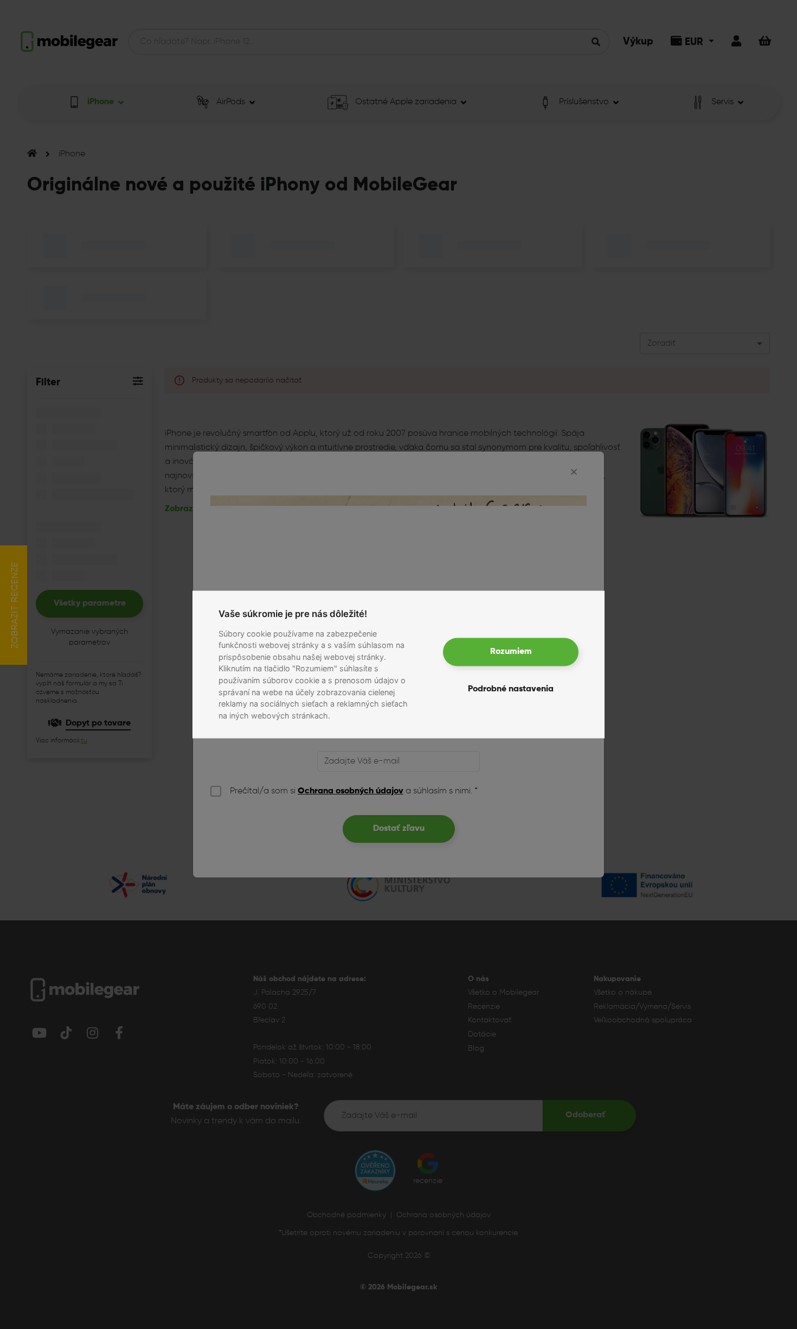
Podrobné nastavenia (511, 688)
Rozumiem (511, 651)
